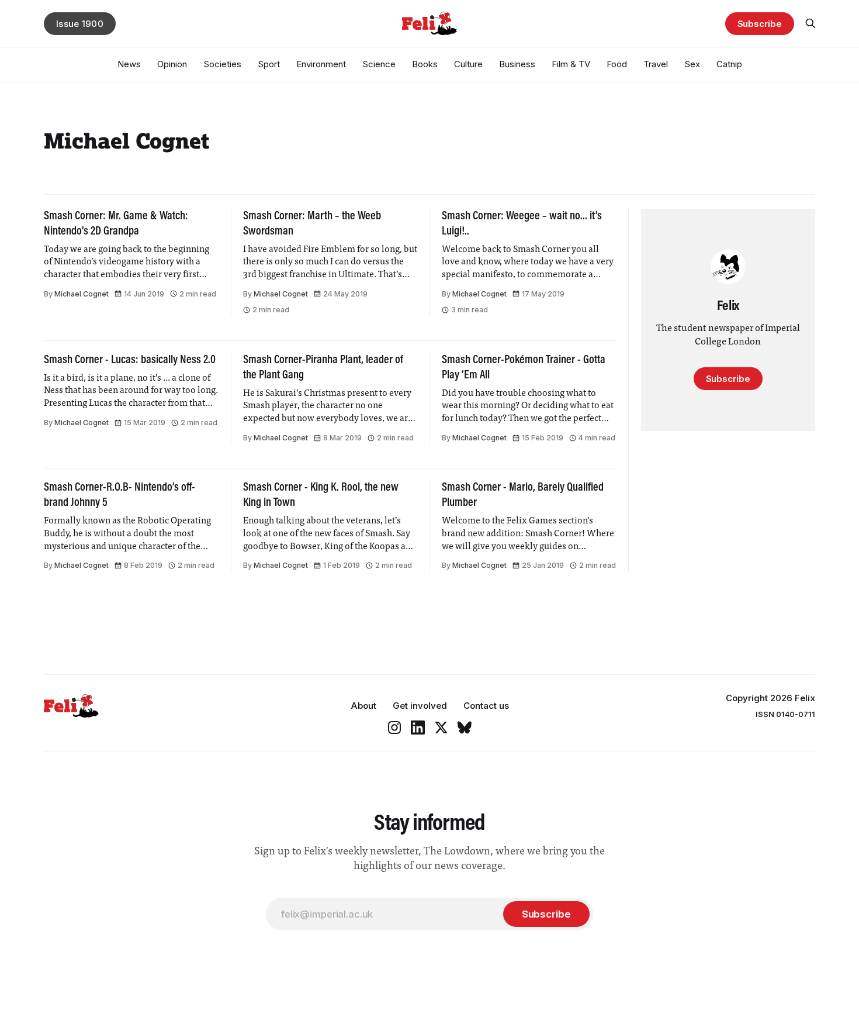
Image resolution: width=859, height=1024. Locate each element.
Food (617, 64)
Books (425, 64)
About (363, 705)
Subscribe (759, 23)
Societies (222, 64)
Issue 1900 (79, 23)
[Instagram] (394, 727)
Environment (321, 64)
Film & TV (571, 64)
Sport (269, 64)
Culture (468, 64)
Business (517, 64)
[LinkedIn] (418, 727)
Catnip (729, 64)
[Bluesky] (465, 727)
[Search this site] (810, 23)
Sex (692, 64)
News (129, 64)
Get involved (420, 705)
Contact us (486, 705)
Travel (655, 64)
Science (379, 64)
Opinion (172, 64)
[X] (441, 727)
